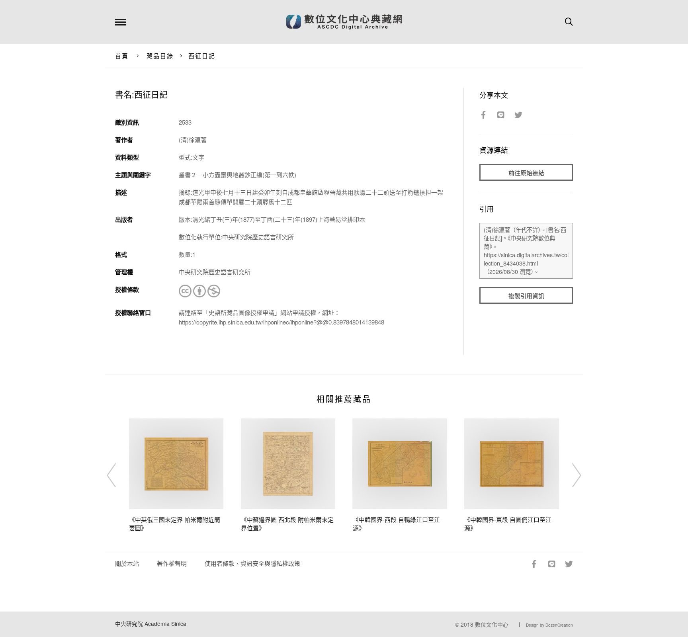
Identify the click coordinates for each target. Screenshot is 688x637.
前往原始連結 (526, 172)
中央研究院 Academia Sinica (150, 623)
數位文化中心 (491, 624)
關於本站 (127, 563)
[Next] (569, 475)
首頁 (122, 55)
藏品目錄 (160, 55)
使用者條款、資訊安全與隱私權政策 (252, 563)
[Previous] (119, 475)
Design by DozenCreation (549, 625)
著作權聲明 (172, 563)
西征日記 (202, 55)
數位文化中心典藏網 (344, 21)
